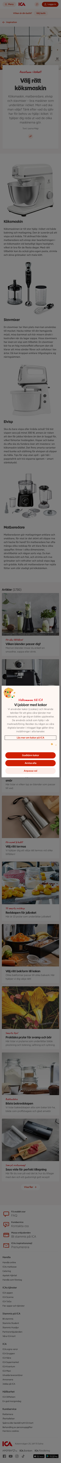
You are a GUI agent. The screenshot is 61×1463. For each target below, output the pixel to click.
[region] (31, 731)
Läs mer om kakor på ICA (30, 737)
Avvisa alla (30, 763)
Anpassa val (30, 770)
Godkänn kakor (30, 755)
